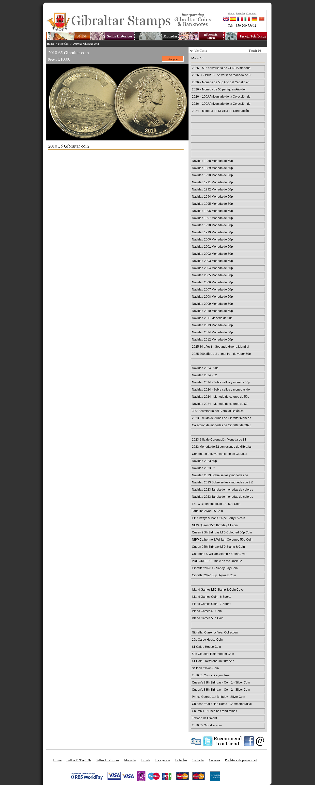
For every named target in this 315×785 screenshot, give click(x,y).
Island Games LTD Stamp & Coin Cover (218, 589)
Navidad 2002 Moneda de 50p (212, 253)
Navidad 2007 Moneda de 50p (212, 289)
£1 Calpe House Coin (206, 646)
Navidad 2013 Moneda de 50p (212, 325)
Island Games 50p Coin (207, 618)
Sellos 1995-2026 (78, 760)
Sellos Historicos (107, 760)
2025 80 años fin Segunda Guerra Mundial (220, 346)
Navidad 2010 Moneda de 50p (212, 310)
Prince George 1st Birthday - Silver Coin (218, 696)
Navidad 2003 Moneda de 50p (212, 260)
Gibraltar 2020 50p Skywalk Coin (214, 575)
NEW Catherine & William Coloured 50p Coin (222, 539)
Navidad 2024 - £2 (204, 375)
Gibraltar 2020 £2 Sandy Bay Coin (215, 568)
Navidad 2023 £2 (203, 468)
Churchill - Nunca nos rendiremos (214, 711)
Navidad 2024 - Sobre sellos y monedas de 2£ (221, 390)
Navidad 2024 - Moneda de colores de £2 (220, 403)
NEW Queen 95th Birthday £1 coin (215, 525)
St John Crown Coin (205, 668)
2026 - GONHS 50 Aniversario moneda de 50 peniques (222, 75)
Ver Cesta (200, 50)
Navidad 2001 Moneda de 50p (212, 246)
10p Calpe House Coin (207, 639)
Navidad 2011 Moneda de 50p (212, 318)
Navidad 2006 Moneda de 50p (212, 282)
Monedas (63, 43)
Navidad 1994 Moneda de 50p (212, 196)
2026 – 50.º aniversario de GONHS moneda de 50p (221, 68)
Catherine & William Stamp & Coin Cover (219, 553)
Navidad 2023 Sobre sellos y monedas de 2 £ (222, 482)
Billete (145, 760)
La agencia (162, 760)
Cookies (214, 760)
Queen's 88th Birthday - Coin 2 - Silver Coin (221, 689)
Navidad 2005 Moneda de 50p (212, 275)
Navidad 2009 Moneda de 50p (212, 303)
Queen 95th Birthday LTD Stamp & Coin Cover (218, 547)
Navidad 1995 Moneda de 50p (212, 203)
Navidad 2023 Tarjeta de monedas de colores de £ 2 (222, 497)
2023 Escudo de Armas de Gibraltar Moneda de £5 (221, 418)
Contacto (198, 760)
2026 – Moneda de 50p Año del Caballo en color (221, 83)
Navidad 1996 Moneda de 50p (212, 210)
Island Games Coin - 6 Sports (211, 596)
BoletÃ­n (181, 760)
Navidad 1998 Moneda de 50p (212, 225)
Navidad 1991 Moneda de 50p (212, 182)
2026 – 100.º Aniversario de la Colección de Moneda (221, 97)
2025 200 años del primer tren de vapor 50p (221, 353)
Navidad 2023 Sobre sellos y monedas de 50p (220, 476)
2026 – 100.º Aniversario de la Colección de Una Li (221, 104)
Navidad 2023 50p (204, 460)
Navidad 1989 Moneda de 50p (212, 168)
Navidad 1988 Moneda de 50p (212, 160)
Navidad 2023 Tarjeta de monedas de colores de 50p (222, 490)
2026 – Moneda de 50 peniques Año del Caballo (219, 90)
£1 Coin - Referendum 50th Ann (213, 661)
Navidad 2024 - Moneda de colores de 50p (220, 396)
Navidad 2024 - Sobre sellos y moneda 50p (221, 382)
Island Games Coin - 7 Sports (211, 603)
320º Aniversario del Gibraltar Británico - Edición (218, 411)
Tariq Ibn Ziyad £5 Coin (207, 510)
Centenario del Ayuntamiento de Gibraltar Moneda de (219, 454)
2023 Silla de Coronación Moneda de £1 (219, 439)
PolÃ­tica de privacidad (241, 760)
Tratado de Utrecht (204, 718)
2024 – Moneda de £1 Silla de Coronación (220, 110)
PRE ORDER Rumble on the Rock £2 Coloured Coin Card (217, 561)
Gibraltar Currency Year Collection (215, 632)
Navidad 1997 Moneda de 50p (212, 218)
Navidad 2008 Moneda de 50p (212, 296)
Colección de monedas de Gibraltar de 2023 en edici (221, 425)
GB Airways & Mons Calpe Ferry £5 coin (218, 518)
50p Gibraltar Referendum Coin (213, 653)
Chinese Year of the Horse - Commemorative (222, 703)
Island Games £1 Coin (207, 611)
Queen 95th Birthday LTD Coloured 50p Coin (222, 532)
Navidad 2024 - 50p (205, 368)
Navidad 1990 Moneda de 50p (212, 175)
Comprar (173, 59)
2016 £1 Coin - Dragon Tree (211, 675)
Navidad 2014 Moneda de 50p (212, 332)
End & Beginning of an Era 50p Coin (216, 503)
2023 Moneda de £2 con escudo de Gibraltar (222, 446)
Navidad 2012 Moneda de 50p (212, 339)
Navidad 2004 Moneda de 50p (212, 268)
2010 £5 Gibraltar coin (86, 43)
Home (50, 43)
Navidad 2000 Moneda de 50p (212, 239)
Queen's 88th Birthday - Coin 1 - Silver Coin (221, 682)
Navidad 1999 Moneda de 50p (212, 232)
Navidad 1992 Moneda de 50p (212, 189)
